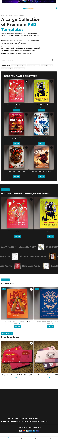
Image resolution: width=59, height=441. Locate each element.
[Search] (52, 60)
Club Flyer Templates (19, 68)
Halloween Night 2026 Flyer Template (41, 105)
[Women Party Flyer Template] (16, 91)
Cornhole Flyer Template (7, 68)
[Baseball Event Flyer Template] (41, 157)
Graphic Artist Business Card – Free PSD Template (17, 375)
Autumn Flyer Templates (47, 65)
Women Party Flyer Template (16, 105)
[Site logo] (29, 8)
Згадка (38, 427)
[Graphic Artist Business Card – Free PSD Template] (17, 357)
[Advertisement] (29, 403)
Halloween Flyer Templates (33, 65)
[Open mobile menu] (1, 8)
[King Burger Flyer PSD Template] (16, 124)
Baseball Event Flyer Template (41, 171)
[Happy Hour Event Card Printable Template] (17, 303)
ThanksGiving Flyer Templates (18, 65)
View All (50, 76)
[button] (52, 192)
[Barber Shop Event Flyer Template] (41, 124)
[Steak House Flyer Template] (16, 157)
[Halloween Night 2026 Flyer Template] (41, 91)
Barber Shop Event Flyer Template (41, 138)
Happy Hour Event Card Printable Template (17, 321)
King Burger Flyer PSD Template (16, 138)
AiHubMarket (31, 427)
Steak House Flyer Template (16, 171)
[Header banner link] (29, 1)
